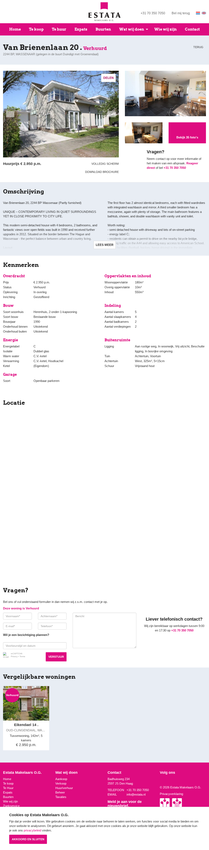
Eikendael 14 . (26, 725)
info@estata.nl (136, 794)
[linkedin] (167, 781)
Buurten (103, 29)
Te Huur (8, 788)
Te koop (36, 29)
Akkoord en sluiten (28, 839)
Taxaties (60, 797)
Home (15, 29)
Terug (197, 47)
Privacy (14, 656)
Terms (22, 656)
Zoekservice (11, 806)
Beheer (60, 792)
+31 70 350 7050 (153, 13)
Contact (192, 29)
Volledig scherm (105, 163)
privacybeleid (32, 830)
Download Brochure (101, 172)
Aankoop (61, 779)
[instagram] (161, 781)
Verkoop (60, 783)
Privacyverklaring (171, 794)
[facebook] (164, 781)
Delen (108, 78)
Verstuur (56, 656)
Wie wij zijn (165, 29)
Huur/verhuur (64, 788)
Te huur (59, 29)
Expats (80, 29)
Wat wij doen (131, 29)
